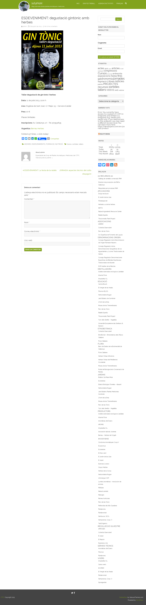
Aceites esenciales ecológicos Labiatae (111, 271)
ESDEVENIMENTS (38, 144)
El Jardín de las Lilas (104, 197)
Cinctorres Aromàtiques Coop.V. (108, 442)
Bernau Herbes (37, 128)
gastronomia (105, 78)
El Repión (101, 539)
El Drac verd (102, 453)
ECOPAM (101, 568)
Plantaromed (102, 512)
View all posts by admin (44, 158)
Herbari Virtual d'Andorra (106, 356)
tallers (81, 144)
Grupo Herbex (103, 467)
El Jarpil (100, 460)
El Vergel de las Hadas (105, 287)
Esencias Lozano (103, 464)
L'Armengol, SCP (103, 478)
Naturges (101, 495)
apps (110, 68)
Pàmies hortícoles (104, 498)
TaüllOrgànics (102, 523)
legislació (102, 81)
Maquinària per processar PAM (108, 188)
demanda (109, 73)
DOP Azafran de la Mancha (106, 266)
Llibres (110, 81)
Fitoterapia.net (102, 201)
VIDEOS (110, 90)
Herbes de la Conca (104, 471)
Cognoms (102, 43)
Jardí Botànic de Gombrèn (106, 298)
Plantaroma (101, 509)
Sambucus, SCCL (103, 516)
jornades (119, 78)
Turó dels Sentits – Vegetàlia (107, 320)
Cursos (69, 144)
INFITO (100, 208)
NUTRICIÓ (59, 144)
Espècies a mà (103, 543)
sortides (75, 144)
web (116, 90)
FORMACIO (50, 144)
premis (100, 84)
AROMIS (100, 424)
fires (119, 75)
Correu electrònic (32, 231)
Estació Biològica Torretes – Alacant (109, 384)
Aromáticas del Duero (105, 421)
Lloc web (28, 240)
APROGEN (101, 529)
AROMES (27, 144)
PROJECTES (110, 83)
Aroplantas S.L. (103, 278)
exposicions (104, 76)
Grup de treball (89, 3)
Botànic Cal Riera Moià (105, 377)
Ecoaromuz (102, 446)
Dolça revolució (103, 193)
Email (100, 48)
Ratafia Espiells (103, 215)
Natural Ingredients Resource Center (110, 211)
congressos (110, 70)
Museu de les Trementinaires (107, 305)
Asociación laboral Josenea (107, 431)
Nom (26, 222)
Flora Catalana (102, 341)
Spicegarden (102, 582)
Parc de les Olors (103, 231)
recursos (103, 86)
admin (25, 26)
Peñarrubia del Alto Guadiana (107, 505)
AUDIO (121, 68)
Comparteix (54, 139)
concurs (100, 71)
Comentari (29, 199)
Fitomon (101, 552)
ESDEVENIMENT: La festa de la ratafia (40, 170)
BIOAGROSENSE (103, 439)
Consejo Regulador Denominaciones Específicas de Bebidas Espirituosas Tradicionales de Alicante (110, 260)
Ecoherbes (101, 381)
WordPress (139, 600)
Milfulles (101, 488)
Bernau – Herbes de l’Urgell (107, 435)
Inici (78, 3)
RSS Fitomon (105, 134)
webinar (121, 90)
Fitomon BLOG (103, 291)
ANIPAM (100, 224)
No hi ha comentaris (51, 26)
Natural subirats (103, 491)
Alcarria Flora (102, 275)
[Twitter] (72, 593)
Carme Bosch (102, 284)
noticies (119, 81)
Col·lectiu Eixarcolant (105, 227)
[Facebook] (74, 593)
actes (101, 68)
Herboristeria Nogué (104, 295)
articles (116, 68)
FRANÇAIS (119, 3)
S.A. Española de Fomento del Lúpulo (110, 235)
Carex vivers (102, 564)
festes (114, 76)
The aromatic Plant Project (106, 218)
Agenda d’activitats (105, 3)
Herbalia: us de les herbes (106, 204)
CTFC (3, 597)
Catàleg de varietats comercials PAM (110, 178)
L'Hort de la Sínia (103, 302)
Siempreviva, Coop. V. (105, 520)
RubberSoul (123, 597)
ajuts (106, 69)
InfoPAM (37, 3)
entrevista (117, 73)
